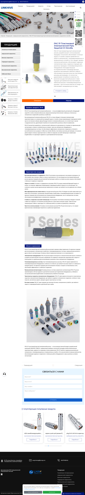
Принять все (52, 492)
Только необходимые (33, 492)
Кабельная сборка (6, 74)
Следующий (78, 365)
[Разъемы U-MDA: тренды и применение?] (3, 100)
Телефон (78, 14)
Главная (3, 35)
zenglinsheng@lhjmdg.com (9, 1)
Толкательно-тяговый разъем (9, 49)
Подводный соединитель (8, 61)
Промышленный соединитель (9, 65)
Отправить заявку (60, 91)
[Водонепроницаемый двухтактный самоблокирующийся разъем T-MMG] (3, 87)
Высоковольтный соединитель (9, 69)
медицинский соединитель (20, 35)
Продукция (9, 35)
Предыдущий (28, 365)
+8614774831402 (24, 1)
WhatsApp (78, 17)
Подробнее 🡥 (32, 439)
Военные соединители (7, 57)
